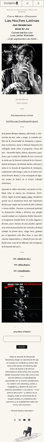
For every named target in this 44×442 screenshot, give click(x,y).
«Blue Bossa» (24, 264)
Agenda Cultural (22, 10)
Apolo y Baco (26, 197)
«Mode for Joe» (24, 258)
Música (31, 10)
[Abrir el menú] (38, 3)
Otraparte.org (11, 10)
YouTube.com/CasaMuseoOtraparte (22, 121)
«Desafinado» (23, 270)
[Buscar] (27, 3)
